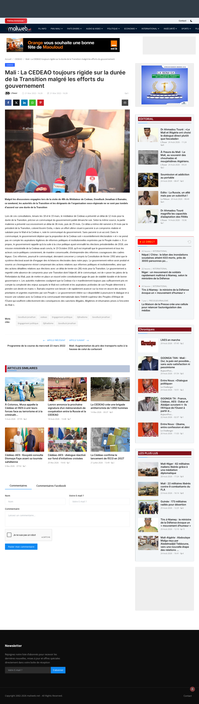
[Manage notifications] (192, 689)
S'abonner (58, 670)
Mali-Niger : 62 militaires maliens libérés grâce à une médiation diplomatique (175, 468)
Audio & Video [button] (93, 28)
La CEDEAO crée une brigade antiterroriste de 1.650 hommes (109, 406)
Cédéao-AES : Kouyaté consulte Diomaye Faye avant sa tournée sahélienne (24, 458)
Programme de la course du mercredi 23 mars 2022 (36, 345)
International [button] (149, 28)
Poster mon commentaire (21, 546)
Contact (182, 20)
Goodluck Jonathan (27, 317)
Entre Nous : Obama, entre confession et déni (175, 426)
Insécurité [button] (169, 28)
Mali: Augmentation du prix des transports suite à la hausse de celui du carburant (98, 347)
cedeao (43, 317)
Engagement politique (62, 317)
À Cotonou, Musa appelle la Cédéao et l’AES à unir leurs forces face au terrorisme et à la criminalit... (23, 409)
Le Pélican (165, 199)
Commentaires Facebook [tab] (51, 485)
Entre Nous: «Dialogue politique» (174, 382)
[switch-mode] (191, 21)
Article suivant (77, 340)
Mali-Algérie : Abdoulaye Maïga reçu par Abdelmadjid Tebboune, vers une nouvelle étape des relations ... (175, 543)
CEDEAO (18, 59)
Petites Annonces (15, 20)
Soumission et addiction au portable (175, 176)
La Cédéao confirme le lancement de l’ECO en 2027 (107, 456)
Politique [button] (112, 28)
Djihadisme (82, 317)
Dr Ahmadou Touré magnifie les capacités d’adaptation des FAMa (174, 213)
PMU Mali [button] (55, 28)
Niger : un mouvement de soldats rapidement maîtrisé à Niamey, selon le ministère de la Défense (164, 275)
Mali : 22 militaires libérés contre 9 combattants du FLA (176, 486)
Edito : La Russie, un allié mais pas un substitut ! (175, 194)
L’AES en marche (170, 339)
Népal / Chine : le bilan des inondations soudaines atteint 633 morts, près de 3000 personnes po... (165, 257)
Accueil (8, 59)
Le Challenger (167, 387)
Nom (7, 495)
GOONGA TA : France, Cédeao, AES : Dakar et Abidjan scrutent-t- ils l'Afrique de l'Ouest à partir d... (174, 404)
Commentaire (12, 508)
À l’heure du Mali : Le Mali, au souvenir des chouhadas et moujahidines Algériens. (175, 156)
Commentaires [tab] (18, 485)
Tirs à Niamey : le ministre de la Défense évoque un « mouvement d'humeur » (165, 291)
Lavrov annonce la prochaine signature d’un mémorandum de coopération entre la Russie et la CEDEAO (67, 409)
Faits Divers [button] (73, 28)
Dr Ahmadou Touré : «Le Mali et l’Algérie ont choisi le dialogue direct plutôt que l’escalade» (176, 134)
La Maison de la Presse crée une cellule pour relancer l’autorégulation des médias (165, 307)
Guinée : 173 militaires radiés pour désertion (174, 503)
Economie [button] (129, 28)
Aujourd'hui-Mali (167, 370)
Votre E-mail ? (76, 495)
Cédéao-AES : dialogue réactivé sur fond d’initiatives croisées (67, 456)
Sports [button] (185, 28)
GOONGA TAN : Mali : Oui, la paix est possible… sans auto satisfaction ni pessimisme (176, 362)
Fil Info (42, 28)
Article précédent (56, 340)
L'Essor (164, 142)
